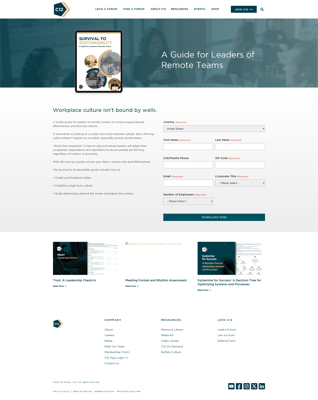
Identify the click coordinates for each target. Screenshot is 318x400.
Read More (58, 286)
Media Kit (167, 335)
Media (108, 340)
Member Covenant (104, 391)
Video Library (170, 340)
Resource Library (172, 329)
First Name (176, 139)
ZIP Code (227, 158)
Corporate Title (231, 176)
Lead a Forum (227, 329)
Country (175, 121)
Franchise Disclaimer (129, 391)
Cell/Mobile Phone (176, 158)
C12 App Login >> (116, 357)
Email (173, 176)
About (109, 329)
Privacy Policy (61, 391)
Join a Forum (226, 335)
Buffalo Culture (171, 352)
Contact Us (112, 363)
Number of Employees (184, 194)
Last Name (228, 139)
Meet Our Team (115, 346)
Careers (109, 335)
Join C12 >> (244, 9)
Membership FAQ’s (117, 352)
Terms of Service (82, 391)
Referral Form (227, 340)
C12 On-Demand (172, 346)
